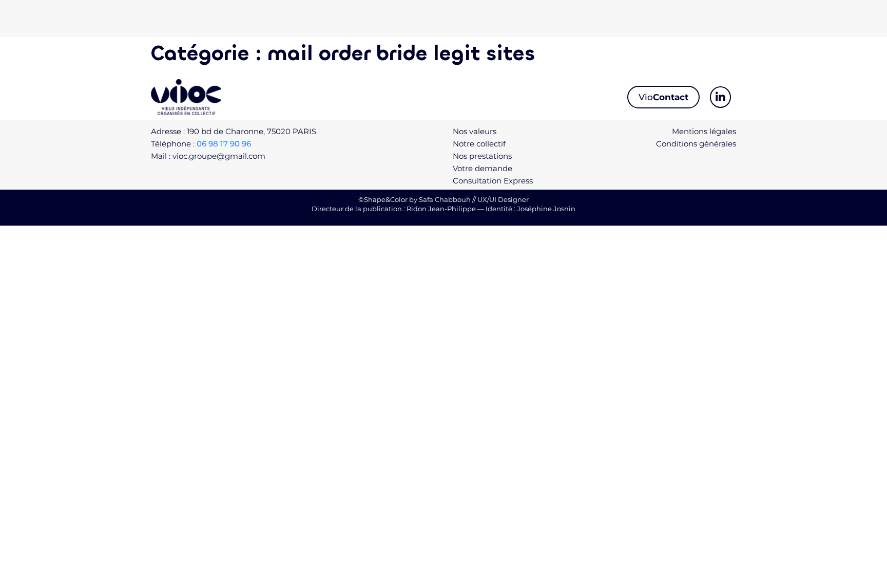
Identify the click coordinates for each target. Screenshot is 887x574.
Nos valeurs (342, 18)
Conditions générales (696, 144)
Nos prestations (497, 18)
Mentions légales (704, 131)
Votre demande (583, 18)
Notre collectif (415, 18)
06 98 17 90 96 (224, 144)
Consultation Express (680, 18)
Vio (663, 97)
